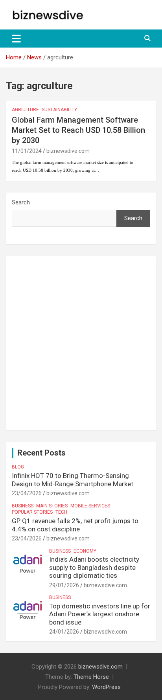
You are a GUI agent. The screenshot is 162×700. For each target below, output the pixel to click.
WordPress (106, 687)
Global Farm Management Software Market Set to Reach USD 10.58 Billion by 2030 (78, 130)
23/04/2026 (27, 493)
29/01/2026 (64, 585)
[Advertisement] (81, 343)
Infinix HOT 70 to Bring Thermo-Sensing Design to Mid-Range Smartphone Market (72, 479)
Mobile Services (90, 506)
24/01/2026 (64, 631)
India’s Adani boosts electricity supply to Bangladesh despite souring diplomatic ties (94, 567)
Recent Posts (41, 452)
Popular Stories (32, 512)
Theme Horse (91, 676)
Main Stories (52, 506)
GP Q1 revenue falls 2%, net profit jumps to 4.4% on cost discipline (75, 525)
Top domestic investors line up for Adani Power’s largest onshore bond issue (99, 614)
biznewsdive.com (68, 151)
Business (22, 506)
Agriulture (25, 109)
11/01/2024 (27, 151)
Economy (85, 551)
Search (21, 202)
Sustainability (59, 109)
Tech (61, 512)
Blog (18, 467)
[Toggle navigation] (16, 38)
